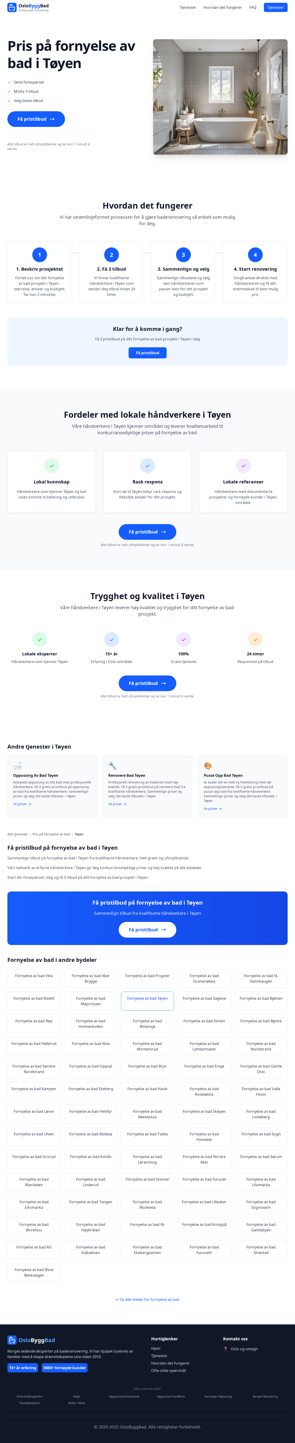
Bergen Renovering (265, 1396)
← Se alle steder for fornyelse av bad (147, 1299)
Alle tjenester (17, 834)
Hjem (155, 1348)
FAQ (253, 7)
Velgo (76, 1396)
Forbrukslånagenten (29, 1396)
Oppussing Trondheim (171, 1396)
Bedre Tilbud (76, 1403)
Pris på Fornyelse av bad (51, 834)
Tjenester (188, 7)
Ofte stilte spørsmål (168, 1370)
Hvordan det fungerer (223, 7)
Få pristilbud (32, 119)
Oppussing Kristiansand (124, 1396)
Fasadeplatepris (29, 1403)
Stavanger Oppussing (218, 1396)
